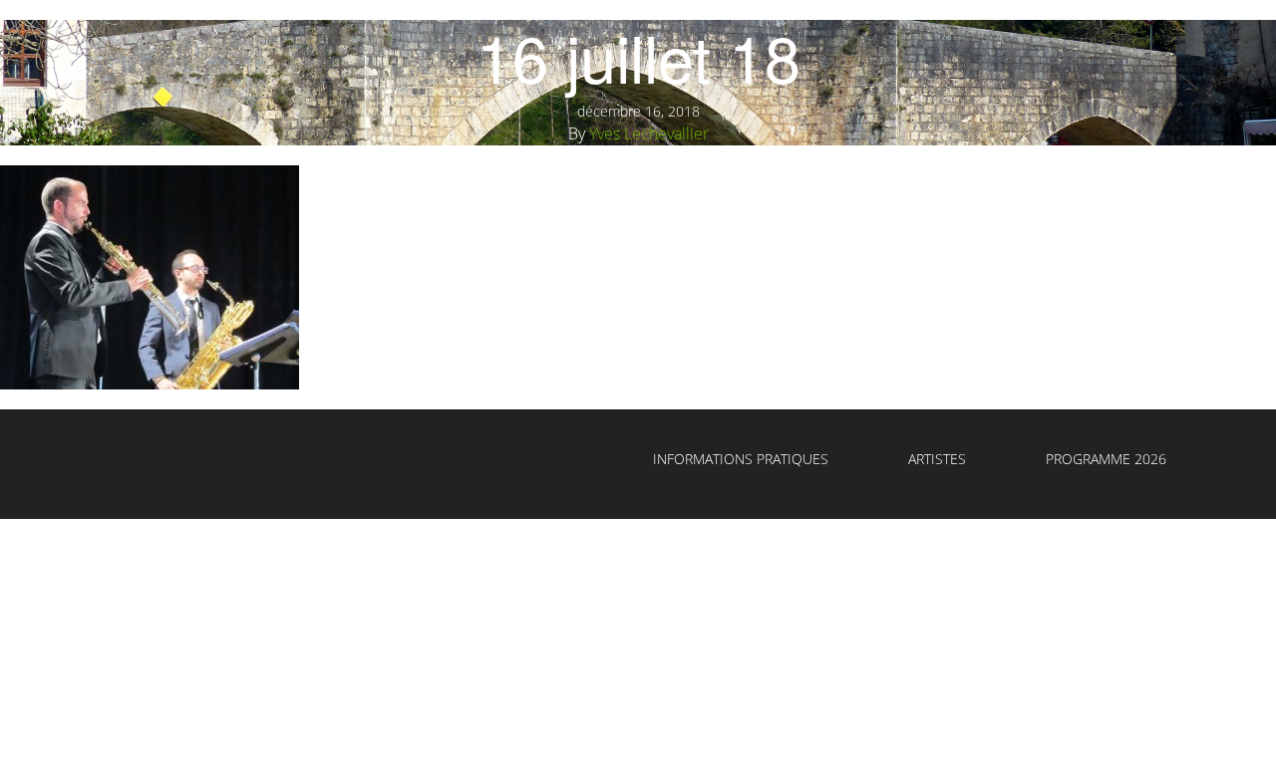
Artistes (937, 458)
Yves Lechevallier (649, 133)
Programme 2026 (1106, 458)
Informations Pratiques (740, 458)
